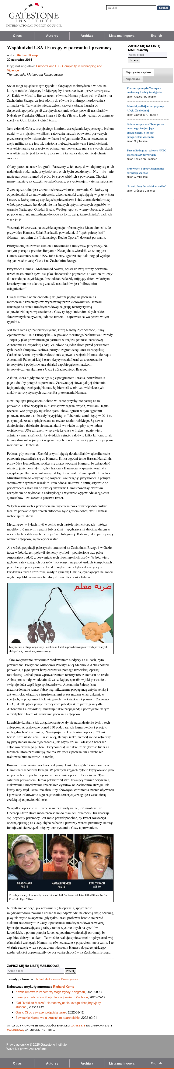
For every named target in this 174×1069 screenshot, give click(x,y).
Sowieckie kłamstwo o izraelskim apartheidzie (47, 1017)
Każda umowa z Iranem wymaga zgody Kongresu (50, 991)
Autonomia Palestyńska (61, 979)
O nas (17, 35)
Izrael (40, 979)
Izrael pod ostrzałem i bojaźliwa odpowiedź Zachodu (51, 997)
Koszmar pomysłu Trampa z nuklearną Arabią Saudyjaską (145, 90)
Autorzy (52, 35)
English (156, 35)
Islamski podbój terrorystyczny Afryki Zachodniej (145, 108)
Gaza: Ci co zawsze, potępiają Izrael (40, 1012)
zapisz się (78, 1025)
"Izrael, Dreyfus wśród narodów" (147, 186)
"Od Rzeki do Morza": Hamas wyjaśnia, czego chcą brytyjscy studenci (58, 1004)
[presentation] (138, 72)
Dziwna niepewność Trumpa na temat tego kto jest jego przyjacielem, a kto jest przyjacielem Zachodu (145, 130)
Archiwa (87, 35)
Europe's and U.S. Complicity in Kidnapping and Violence (54, 68)
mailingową (15, 1029)
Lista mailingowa (122, 35)
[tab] (138, 72)
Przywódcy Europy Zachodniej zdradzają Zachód (145, 170)
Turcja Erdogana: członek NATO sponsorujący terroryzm (146, 152)
